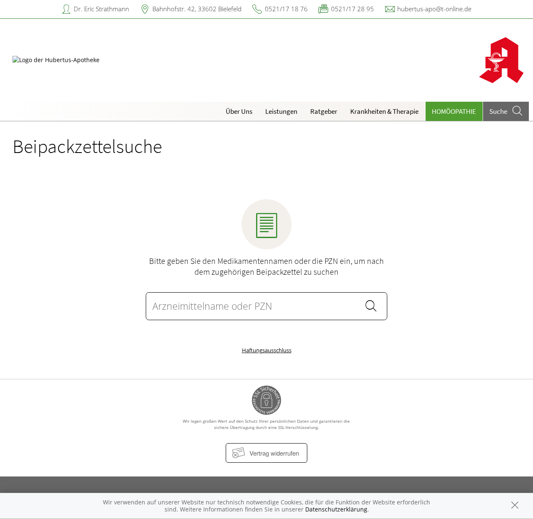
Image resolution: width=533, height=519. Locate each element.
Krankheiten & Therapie (384, 111)
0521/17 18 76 (286, 9)
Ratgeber (323, 111)
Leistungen (281, 111)
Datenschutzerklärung (336, 509)
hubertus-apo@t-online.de (434, 9)
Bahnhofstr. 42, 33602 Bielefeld (197, 9)
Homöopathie (454, 111)
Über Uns (239, 111)
